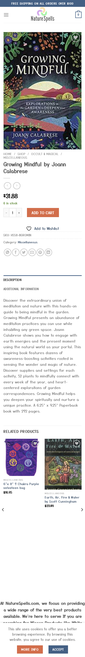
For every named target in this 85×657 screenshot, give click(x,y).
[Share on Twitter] (24, 252)
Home (7, 153)
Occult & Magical (44, 153)
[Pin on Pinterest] (40, 252)
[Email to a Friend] (32, 252)
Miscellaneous (15, 157)
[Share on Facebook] (15, 252)
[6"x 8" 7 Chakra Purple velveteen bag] (21, 457)
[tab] (42, 279)
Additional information (21, 289)
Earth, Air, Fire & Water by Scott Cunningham (62, 499)
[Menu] (6, 14)
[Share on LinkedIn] (48, 252)
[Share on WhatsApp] (7, 252)
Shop (21, 153)
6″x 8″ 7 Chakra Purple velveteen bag (21, 486)
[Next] (82, 518)
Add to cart (43, 212)
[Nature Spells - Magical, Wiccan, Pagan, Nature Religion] (42, 15)
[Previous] (3, 518)
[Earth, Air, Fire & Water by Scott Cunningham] (63, 464)
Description (12, 280)
